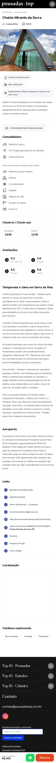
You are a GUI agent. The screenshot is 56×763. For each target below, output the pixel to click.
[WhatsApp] (30, 758)
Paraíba (8, 12)
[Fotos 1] (28, 50)
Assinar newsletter (13, 738)
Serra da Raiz (20, 12)
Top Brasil (43, 636)
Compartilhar (12, 24)
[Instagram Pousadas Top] (5, 716)
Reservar (45, 757)
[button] (27, 24)
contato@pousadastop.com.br (22, 707)
